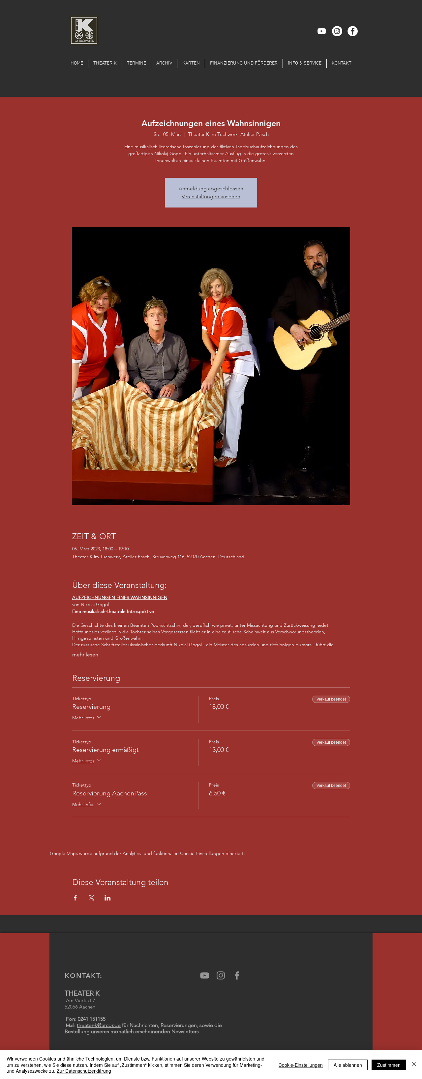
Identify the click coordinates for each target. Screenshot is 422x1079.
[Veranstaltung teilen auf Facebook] (75, 897)
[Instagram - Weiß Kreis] (337, 31)
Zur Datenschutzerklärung (84, 1070)
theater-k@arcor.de (99, 1025)
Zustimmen (389, 1065)
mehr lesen (85, 654)
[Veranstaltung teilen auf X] (91, 897)
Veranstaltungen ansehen (211, 196)
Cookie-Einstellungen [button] (301, 1065)
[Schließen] (414, 1065)
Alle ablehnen (348, 1065)
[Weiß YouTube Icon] (321, 31)
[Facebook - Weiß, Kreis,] (352, 31)
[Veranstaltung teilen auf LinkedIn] (108, 897)
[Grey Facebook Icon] (236, 975)
